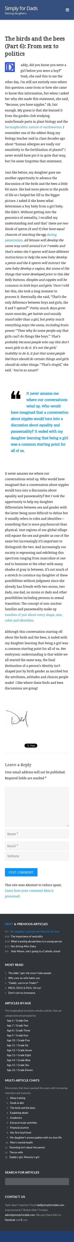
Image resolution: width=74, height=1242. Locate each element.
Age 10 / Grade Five (18, 1040)
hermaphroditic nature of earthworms (33, 127)
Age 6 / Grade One (17, 1020)
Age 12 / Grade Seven (19, 1050)
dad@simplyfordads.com (50, 1205)
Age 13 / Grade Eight (19, 1055)
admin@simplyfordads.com (20, 1215)
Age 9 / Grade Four (17, 1035)
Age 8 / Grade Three (18, 1030)
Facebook (10, 1220)
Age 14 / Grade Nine (18, 1060)
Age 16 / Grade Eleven (20, 1070)
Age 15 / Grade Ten (18, 1065)
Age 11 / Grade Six (17, 1045)
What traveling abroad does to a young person (36, 941)
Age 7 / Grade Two (17, 1025)
